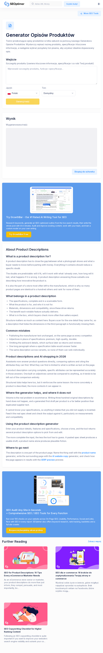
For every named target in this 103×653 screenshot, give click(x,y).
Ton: (44, 88)
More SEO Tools (91, 13)
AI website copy (60, 456)
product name (89, 452)
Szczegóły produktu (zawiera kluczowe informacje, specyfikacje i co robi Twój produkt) (50, 63)
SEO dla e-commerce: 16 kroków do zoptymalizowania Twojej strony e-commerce (74, 575)
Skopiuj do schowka (84, 171)
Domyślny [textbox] (49, 93)
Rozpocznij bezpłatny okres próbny (26, 530)
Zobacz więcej (94, 541)
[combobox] (22, 93)
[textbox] (21, 93)
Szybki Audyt (72, 4)
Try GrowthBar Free (18, 234)
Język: (9, 88)
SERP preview (48, 460)
